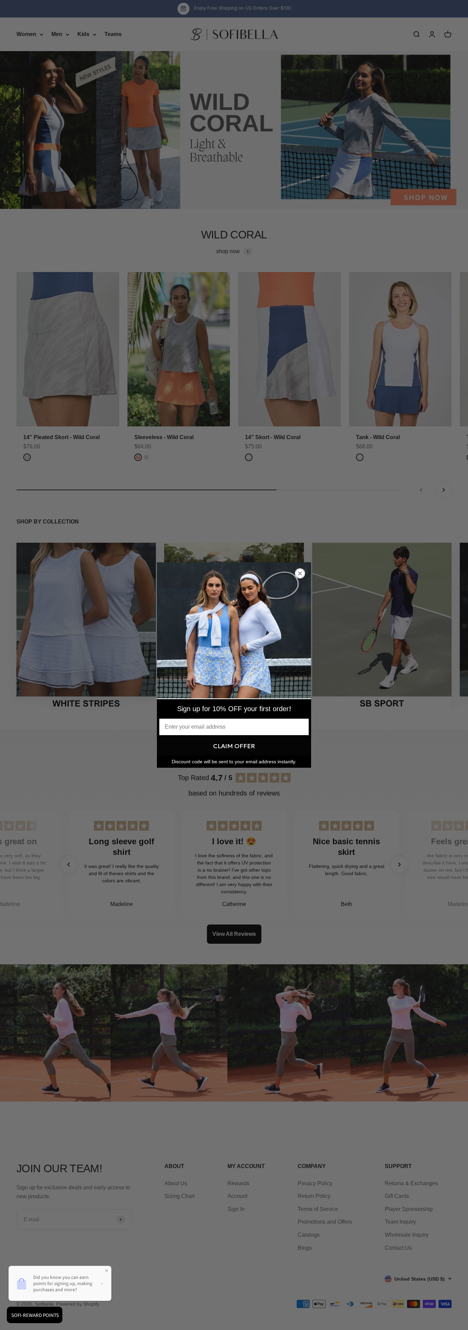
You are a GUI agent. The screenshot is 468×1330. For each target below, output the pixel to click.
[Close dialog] (300, 573)
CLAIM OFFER (234, 746)
